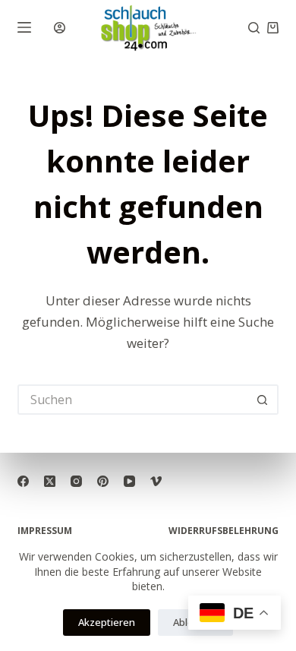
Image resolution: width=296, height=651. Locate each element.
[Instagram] (76, 481)
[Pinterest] (103, 481)
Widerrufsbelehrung (223, 531)
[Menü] (24, 27)
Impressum (44, 531)
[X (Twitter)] (49, 481)
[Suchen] (254, 27)
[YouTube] (129, 481)
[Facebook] (23, 481)
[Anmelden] (59, 27)
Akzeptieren (106, 622)
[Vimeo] (156, 481)
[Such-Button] (263, 399)
